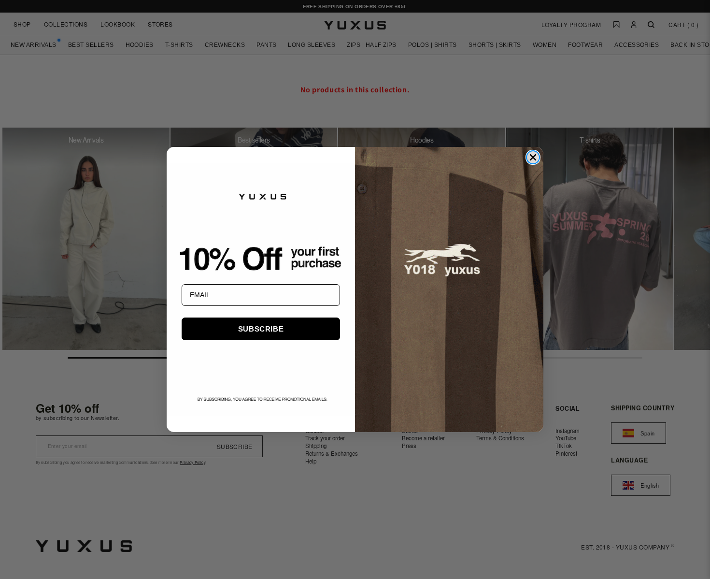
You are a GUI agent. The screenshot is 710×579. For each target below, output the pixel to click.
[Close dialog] (533, 157)
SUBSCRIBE (261, 329)
